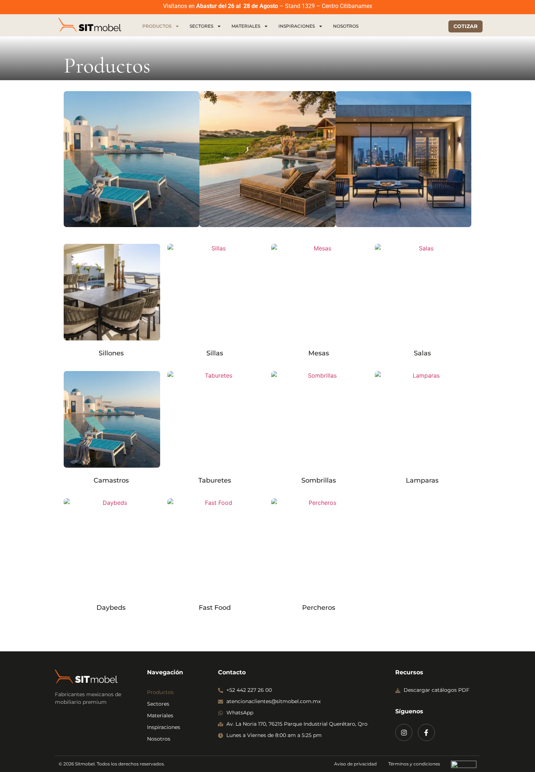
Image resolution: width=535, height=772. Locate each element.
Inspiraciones (296, 26)
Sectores (201, 26)
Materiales (245, 26)
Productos (156, 26)
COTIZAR (465, 26)
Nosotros (345, 26)
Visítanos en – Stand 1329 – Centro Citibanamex (267, 6)
